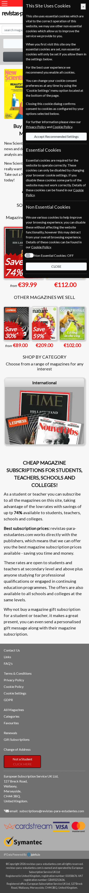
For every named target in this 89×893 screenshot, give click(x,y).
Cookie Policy (14, 686)
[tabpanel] (44, 411)
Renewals (10, 733)
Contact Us (12, 650)
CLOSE (56, 266)
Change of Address (17, 749)
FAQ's (8, 663)
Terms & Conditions (18, 673)
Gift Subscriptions (17, 739)
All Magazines (14, 710)
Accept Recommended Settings (56, 136)
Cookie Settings (15, 693)
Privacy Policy (14, 680)
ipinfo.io (35, 854)
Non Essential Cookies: (54, 255)
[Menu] (4, 3)
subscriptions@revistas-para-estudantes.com (51, 811)
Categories (11, 716)
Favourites (11, 723)
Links (7, 657)
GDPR (8, 700)
